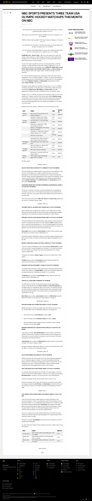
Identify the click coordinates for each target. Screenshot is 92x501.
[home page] (6, 2)
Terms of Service (47, 493)
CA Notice (43, 493)
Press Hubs (33, 6)
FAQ (15, 493)
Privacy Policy (31, 493)
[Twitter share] (8, 13)
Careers (7, 493)
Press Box (23, 493)
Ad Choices (26, 493)
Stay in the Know (5, 465)
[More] (82, 2)
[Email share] (10, 13)
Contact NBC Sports (57, 6)
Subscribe (4, 469)
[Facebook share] (5, 13)
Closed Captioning (11, 493)
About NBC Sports (46, 6)
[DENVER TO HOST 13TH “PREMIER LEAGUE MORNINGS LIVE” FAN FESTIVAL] (71, 43)
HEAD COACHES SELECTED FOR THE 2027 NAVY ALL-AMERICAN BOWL (81, 53)
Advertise (4, 493)
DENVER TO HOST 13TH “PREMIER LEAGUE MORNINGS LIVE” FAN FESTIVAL (81, 43)
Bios (40, 6)
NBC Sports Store (18, 493)
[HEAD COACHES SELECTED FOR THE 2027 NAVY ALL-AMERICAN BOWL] (71, 54)
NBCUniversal (8, 495)
